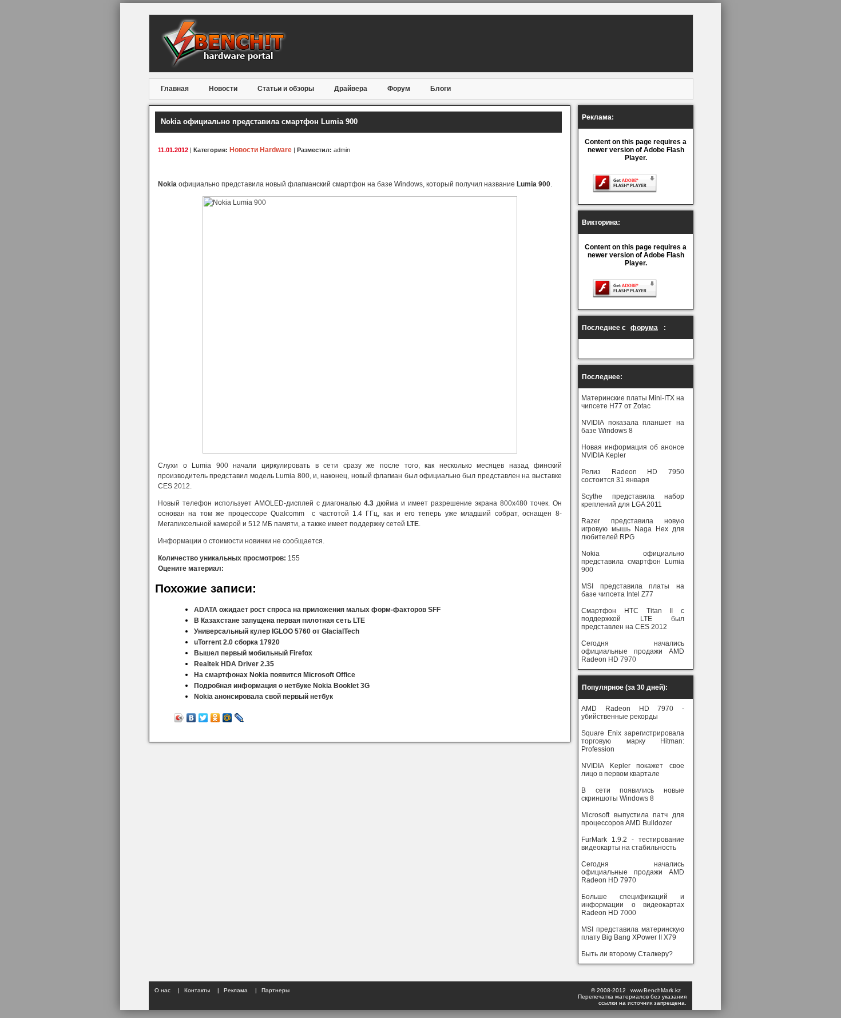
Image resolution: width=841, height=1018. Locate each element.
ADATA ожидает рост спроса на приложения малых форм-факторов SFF (317, 610)
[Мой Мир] (227, 717)
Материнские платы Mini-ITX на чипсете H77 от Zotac (632, 402)
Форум (398, 89)
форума (644, 328)
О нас (162, 990)
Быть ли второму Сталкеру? (627, 954)
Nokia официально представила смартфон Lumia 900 (632, 562)
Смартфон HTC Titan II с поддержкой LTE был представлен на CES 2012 (632, 619)
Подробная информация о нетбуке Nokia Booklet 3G (282, 686)
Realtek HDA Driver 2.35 (234, 664)
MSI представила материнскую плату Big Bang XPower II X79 (632, 933)
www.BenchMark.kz (655, 990)
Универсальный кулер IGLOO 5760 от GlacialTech (276, 631)
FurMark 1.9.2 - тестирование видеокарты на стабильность (632, 844)
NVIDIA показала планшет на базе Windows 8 (632, 427)
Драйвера (350, 89)
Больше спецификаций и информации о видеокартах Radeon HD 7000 (632, 905)
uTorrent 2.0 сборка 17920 (237, 642)
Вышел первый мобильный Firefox (253, 653)
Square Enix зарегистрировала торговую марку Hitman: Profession (632, 741)
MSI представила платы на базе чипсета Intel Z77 (632, 590)
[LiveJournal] (239, 717)
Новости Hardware (260, 150)
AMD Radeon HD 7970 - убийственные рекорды (632, 713)
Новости (223, 89)
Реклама (236, 990)
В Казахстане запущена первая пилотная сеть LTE (279, 621)
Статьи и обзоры (285, 89)
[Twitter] (203, 717)
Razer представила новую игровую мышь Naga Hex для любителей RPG (632, 529)
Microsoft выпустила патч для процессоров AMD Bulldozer (632, 819)
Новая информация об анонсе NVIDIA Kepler (632, 451)
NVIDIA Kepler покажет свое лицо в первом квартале (632, 770)
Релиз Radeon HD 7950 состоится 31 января (632, 476)
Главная (175, 89)
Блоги (440, 89)
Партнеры (275, 990)
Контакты (197, 990)
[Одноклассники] (215, 717)
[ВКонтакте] (191, 717)
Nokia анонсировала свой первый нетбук (263, 697)
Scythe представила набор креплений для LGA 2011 (632, 500)
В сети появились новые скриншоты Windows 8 (632, 794)
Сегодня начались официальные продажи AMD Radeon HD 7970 (632, 651)
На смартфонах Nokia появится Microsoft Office (274, 675)
